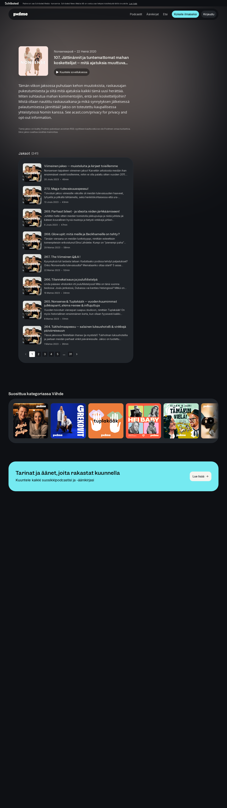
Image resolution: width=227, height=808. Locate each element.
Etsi (165, 14)
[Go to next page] (77, 354)
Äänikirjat (152, 14)
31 (70, 354)
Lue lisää (133, 3)
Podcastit (136, 14)
